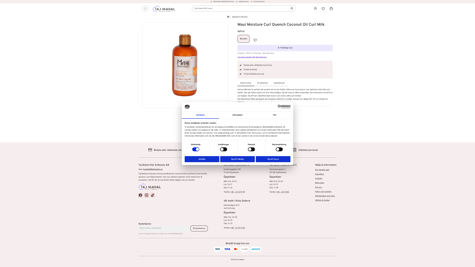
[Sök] (291, 8)
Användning (262, 83)
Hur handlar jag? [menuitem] (322, 170)
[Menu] (145, 8)
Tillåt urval (237, 159)
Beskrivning (245, 83)
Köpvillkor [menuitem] (319, 174)
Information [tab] (238, 115)
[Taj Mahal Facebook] (140, 195)
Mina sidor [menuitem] (319, 183)
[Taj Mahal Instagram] (146, 195)
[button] (323, 8)
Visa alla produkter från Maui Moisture (252, 57)
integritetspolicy (176, 234)
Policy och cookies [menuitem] (323, 191)
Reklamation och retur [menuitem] (325, 196)
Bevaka (243, 39)
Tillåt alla (273, 159)
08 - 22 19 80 (283, 192)
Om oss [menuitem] (318, 187)
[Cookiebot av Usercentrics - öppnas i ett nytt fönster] (279, 107)
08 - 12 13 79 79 (238, 192)
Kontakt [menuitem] (318, 178)
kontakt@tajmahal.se (153, 169)
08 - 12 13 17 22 (238, 228)
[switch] (223, 149)
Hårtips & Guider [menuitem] (322, 200)
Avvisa (202, 159)
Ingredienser (279, 83)
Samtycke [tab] (200, 115)
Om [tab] (274, 115)
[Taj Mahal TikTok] (152, 195)
